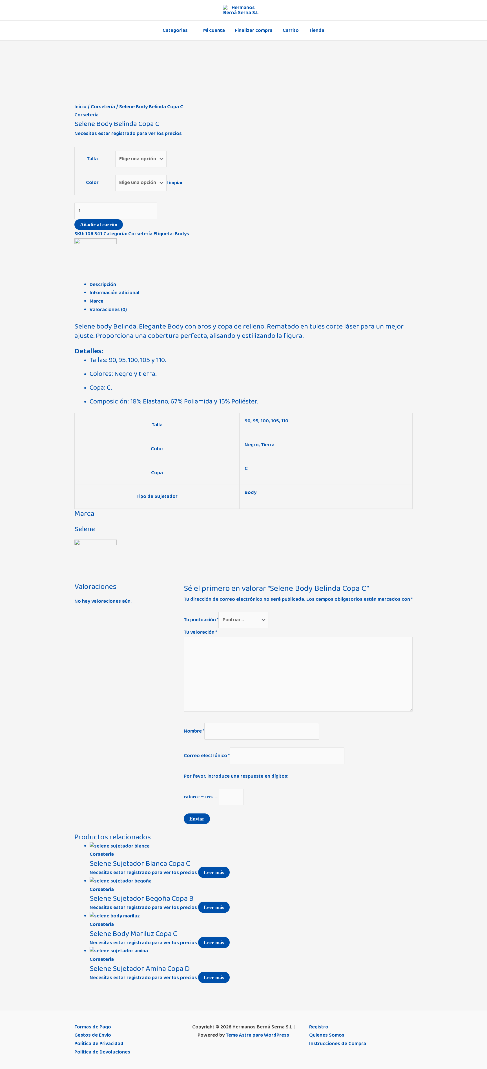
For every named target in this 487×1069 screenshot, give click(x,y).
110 (284, 421)
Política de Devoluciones (102, 1052)
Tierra (268, 445)
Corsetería (103, 107)
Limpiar (175, 183)
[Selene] (95, 259)
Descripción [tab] (103, 285)
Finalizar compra (254, 30)
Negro (252, 445)
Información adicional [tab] (115, 293)
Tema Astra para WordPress (257, 1035)
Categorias (175, 30)
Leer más (214, 872)
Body (250, 492)
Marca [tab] (96, 301)
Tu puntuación (201, 620)
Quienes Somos (326, 1035)
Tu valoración (200, 632)
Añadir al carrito (98, 224)
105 (275, 421)
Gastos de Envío (92, 1035)
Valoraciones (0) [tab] (108, 310)
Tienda (316, 30)
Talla (92, 159)
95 (255, 421)
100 (265, 421)
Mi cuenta (214, 30)
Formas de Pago (92, 1027)
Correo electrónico (207, 756)
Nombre (194, 731)
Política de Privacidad (98, 1044)
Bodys (182, 234)
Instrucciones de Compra (337, 1044)
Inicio (80, 107)
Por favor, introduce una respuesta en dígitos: (236, 776)
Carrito (291, 30)
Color (92, 183)
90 (248, 421)
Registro (318, 1027)
